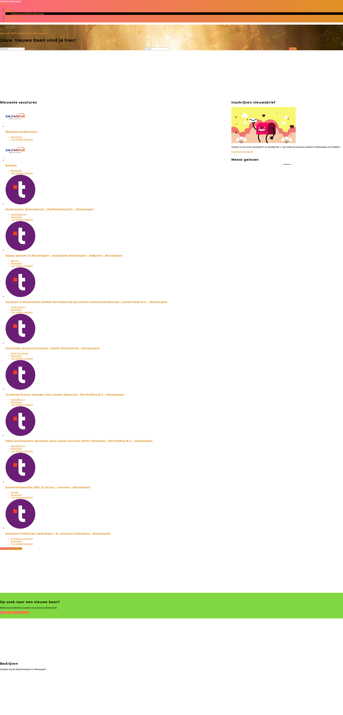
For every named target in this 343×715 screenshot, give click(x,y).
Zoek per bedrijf (21, 612)
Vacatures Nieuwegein (10, 1)
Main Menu (5, 4)
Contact (8, 21)
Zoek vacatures (7, 612)
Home (8, 8)
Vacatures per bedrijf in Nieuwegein (27, 13)
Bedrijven (9, 11)
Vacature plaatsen (13, 16)
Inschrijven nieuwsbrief (16, 18)
